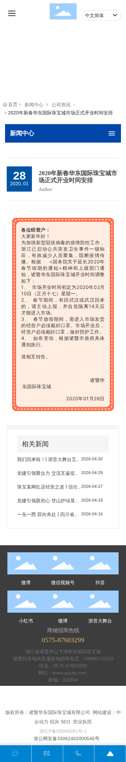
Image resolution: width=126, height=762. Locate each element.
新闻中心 (34, 104)
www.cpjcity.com (70, 672)
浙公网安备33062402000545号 (66, 738)
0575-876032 (67, 665)
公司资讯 (61, 104)
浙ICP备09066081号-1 (63, 731)
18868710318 (98, 658)
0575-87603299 (63, 640)
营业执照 (82, 721)
